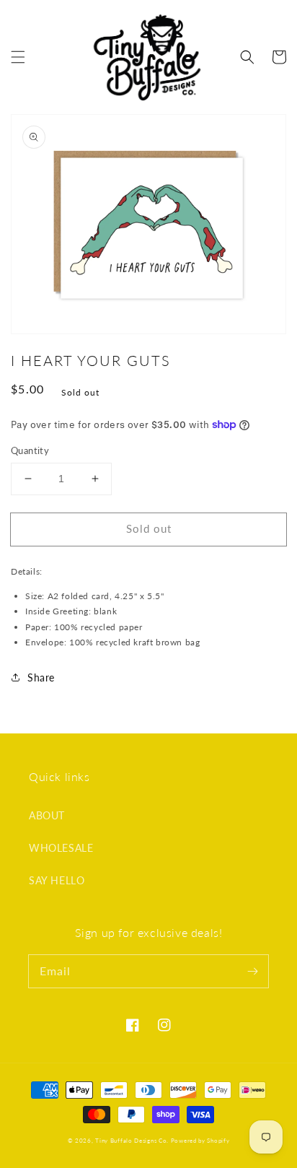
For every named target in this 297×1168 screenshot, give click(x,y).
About (47, 815)
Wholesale (61, 848)
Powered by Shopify (200, 1140)
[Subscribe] (252, 971)
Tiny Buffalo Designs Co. (133, 1140)
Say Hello (56, 880)
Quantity (30, 450)
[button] (18, 57)
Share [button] (41, 677)
